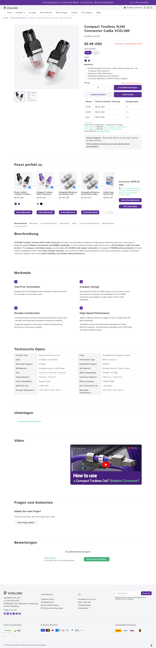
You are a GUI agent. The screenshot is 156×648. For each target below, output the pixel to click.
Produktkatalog (84, 605)
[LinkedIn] (11, 614)
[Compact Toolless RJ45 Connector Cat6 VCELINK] (46, 181)
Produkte (19, 12)
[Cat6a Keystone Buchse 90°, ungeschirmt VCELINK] (112, 181)
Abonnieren (146, 593)
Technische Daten (49, 223)
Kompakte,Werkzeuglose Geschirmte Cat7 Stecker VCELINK (70, 194)
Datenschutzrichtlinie (50, 605)
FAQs (98, 12)
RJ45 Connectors (18, 18)
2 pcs (88, 53)
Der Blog (32, 12)
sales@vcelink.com (12, 598)
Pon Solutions (87, 12)
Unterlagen (64, 223)
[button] (151, 8)
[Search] (145, 8)
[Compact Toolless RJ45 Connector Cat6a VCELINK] (23, 181)
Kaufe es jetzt (127, 94)
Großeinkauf (83, 608)
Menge (87, 83)
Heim (9, 12)
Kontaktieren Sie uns (87, 599)
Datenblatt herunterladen (30, 421)
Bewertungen (108, 223)
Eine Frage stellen (26, 522)
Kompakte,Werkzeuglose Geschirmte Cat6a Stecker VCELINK (92, 194)
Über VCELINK (46, 12)
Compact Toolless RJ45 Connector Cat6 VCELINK (45, 194)
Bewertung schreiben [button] (96, 559)
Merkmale (34, 223)
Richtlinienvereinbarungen (52, 608)
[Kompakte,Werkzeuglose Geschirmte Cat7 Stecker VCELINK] (68, 181)
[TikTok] (20, 614)
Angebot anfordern (134, 7)
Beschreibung (20, 223)
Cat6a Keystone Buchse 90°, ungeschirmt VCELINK (110, 195)
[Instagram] (14, 614)
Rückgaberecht (47, 602)
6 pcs (96, 53)
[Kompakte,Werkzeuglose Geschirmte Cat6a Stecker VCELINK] (90, 181)
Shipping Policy (103, 131)
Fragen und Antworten (90, 223)
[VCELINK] (11, 7)
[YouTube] (17, 614)
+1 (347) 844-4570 (140, 2)
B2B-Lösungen (61, 12)
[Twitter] (8, 614)
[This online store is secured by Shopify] (17, 631)
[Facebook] (5, 614)
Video (74, 223)
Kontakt (74, 12)
